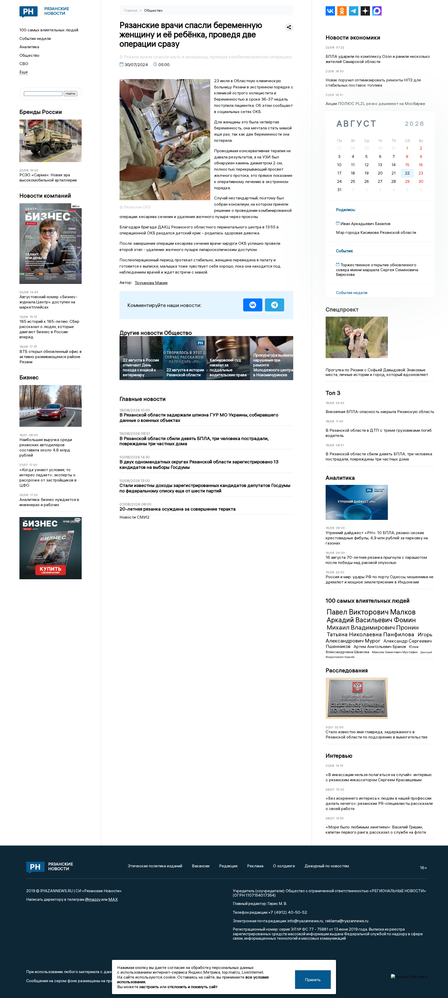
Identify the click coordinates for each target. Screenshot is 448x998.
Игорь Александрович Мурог (379, 637)
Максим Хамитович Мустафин (395, 652)
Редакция (228, 865)
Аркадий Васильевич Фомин (371, 620)
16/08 (330, 528)
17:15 (33, 346)
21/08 (330, 71)
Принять (313, 979)
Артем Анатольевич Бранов (380, 646)
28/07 (330, 789)
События (344, 250)
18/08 (23, 346)
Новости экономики (353, 37)
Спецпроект (342, 309)
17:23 (34, 495)
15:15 (33, 317)
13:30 (340, 818)
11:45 (339, 421)
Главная (131, 10)
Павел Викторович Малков (371, 612)
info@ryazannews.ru (305, 920)
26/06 (24, 495)
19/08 (23, 317)
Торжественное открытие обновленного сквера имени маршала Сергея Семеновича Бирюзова (377, 269)
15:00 (340, 789)
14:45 (34, 292)
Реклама (255, 865)
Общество (29, 55)
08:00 (33, 435)
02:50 (339, 727)
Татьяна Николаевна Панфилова (371, 634)
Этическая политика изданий (155, 865)
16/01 (23, 435)
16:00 (34, 170)
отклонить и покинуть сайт (192, 986)
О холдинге (284, 865)
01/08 (330, 765)
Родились (345, 209)
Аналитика (29, 46)
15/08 (330, 572)
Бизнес (29, 377)
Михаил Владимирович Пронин (373, 627)
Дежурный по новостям (327, 865)
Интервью (339, 755)
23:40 (340, 403)
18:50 (339, 71)
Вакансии (200, 865)
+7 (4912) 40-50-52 (287, 912)
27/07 (23, 465)
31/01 (329, 727)
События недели (35, 38)
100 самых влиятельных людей (48, 29)
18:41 (339, 95)
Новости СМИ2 (135, 517)
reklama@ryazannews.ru (346, 920)
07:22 (340, 47)
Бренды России (40, 112)
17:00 (33, 465)
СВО (23, 63)
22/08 (330, 47)
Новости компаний (45, 195)
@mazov (93, 899)
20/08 (24, 170)
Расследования (347, 670)
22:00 (340, 572)
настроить (149, 986)
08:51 (340, 445)
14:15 (339, 765)
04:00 (340, 553)
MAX (113, 899)
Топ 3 (333, 392)
